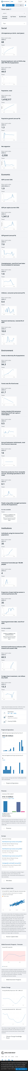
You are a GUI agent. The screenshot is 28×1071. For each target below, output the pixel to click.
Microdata (9, 880)
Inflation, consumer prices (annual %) (13, 293)
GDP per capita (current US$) (10, 207)
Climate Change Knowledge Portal (14, 1037)
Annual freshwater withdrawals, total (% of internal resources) (13, 443)
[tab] (4, 17)
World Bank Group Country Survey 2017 (11, 856)
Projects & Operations (12, 783)
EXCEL (15, 713)
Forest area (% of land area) (9, 383)
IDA (6, 1056)
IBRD (2, 1056)
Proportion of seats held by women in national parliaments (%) (13, 593)
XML (11, 713)
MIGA (12, 1056)
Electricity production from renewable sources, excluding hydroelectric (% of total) (13, 473)
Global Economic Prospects (13, 979)
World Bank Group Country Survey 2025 (11, 841)
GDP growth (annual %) (8, 235)
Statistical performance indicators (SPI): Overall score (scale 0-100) (13, 647)
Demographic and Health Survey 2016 (11, 863)
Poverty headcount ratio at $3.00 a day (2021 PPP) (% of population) (13, 61)
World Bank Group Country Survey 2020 (11, 848)
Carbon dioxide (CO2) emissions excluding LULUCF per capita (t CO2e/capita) (11, 413)
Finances (8, 828)
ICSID (16, 1056)
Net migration (5, 146)
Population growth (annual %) (10, 118)
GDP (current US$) (6, 179)
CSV (8, 713)
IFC (9, 1056)
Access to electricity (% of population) (12, 355)
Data (12, 1)
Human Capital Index (12, 936)
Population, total (6, 90)
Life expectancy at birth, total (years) (12, 33)
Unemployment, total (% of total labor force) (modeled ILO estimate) (13, 264)
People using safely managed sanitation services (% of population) (13, 503)
